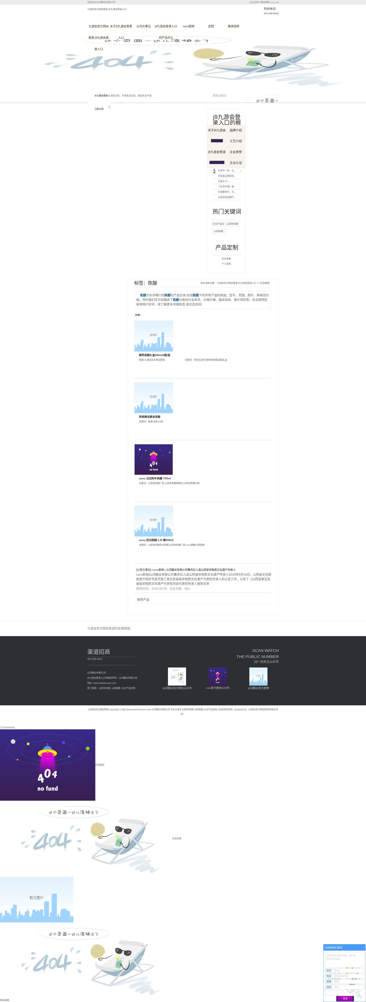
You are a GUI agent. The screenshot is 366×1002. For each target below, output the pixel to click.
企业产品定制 (128, 688)
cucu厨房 (188, 26)
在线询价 (149, 370)
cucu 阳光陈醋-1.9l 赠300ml (156, 540)
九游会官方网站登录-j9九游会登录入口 (107, 9)
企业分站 (254, 2)
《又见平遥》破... (227, 186)
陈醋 (150, 421)
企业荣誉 (236, 152)
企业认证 (236, 162)
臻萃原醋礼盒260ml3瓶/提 (154, 355)
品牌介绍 (236, 130)
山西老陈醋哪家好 (174, 483)
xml (277, 2)
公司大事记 (143, 26)
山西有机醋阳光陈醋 (158, 545)
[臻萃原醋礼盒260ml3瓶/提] (153, 336)
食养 (155, 421)
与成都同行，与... (227, 192)
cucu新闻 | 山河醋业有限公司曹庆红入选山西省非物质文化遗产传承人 (194, 569)
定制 (211, 26)
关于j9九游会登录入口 (121, 28)
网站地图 (265, 2)
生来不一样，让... (227, 170)
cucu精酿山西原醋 (195, 545)
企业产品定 (218, 224)
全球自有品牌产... (227, 197)
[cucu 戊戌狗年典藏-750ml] (153, 459)
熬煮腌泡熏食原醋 (149, 416)
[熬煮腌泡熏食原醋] (153, 397)
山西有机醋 (232, 224)
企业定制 (226, 258)
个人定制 (226, 264)
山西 (160, 421)
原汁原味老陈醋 (209, 360)
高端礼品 (222, 360)
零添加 (197, 360)
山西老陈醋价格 (192, 483)
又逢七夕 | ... (224, 181)
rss (272, 2)
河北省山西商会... (227, 176)
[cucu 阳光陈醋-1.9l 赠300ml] (153, 521)
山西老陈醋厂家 (156, 483)
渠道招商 (233, 26)
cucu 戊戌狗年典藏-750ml (155, 478)
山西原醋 (218, 231)
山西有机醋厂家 (177, 545)
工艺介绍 (236, 141)
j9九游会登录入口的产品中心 (166, 28)
